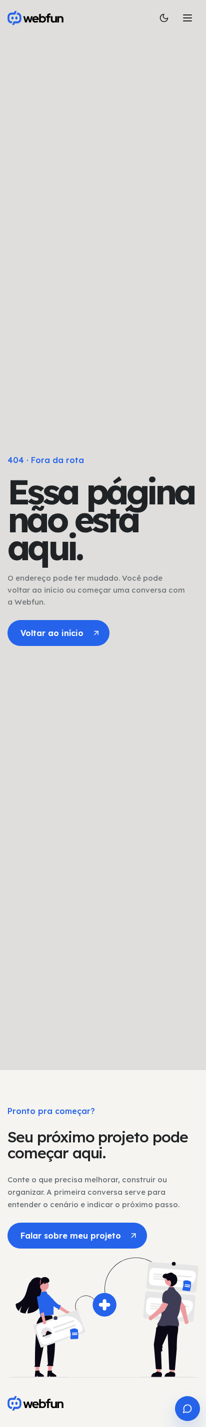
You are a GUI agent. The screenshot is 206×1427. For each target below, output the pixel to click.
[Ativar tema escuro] (164, 18)
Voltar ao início (52, 633)
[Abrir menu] (187, 18)
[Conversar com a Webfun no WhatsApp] (187, 1408)
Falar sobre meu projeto (70, 1236)
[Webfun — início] (36, 1403)
